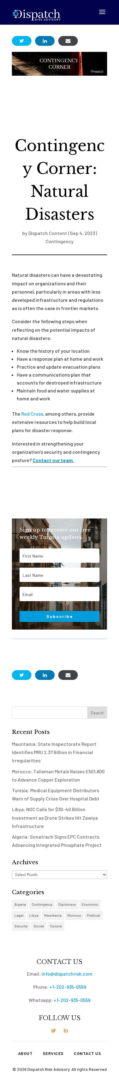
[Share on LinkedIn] (45, 41)
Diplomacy (67, 904)
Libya (33, 915)
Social (39, 926)
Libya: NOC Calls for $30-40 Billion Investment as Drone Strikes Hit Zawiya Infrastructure (55, 817)
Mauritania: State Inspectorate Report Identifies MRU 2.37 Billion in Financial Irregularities (54, 752)
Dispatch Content (47, 233)
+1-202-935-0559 (67, 987)
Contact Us (87, 1053)
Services (53, 1053)
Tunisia (56, 926)
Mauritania (53, 915)
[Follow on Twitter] (53, 1030)
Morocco (74, 915)
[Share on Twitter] (21, 41)
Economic (90, 904)
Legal (18, 915)
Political (93, 915)
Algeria (20, 904)
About (25, 1053)
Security (21, 926)
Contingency (59, 241)
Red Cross (32, 414)
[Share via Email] (68, 41)
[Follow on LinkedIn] (65, 1030)
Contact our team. (53, 460)
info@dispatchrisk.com (66, 974)
